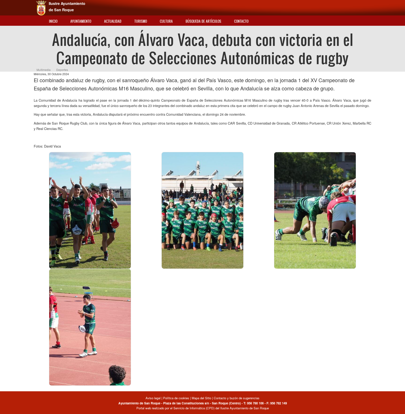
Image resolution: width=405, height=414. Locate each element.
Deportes (62, 70)
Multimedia (44, 70)
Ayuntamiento (80, 21)
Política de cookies (176, 398)
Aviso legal (153, 398)
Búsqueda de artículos (203, 21)
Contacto (241, 21)
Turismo (140, 21)
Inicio (53, 21)
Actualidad (112, 21)
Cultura (166, 21)
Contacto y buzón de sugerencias (236, 398)
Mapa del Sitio (201, 398)
